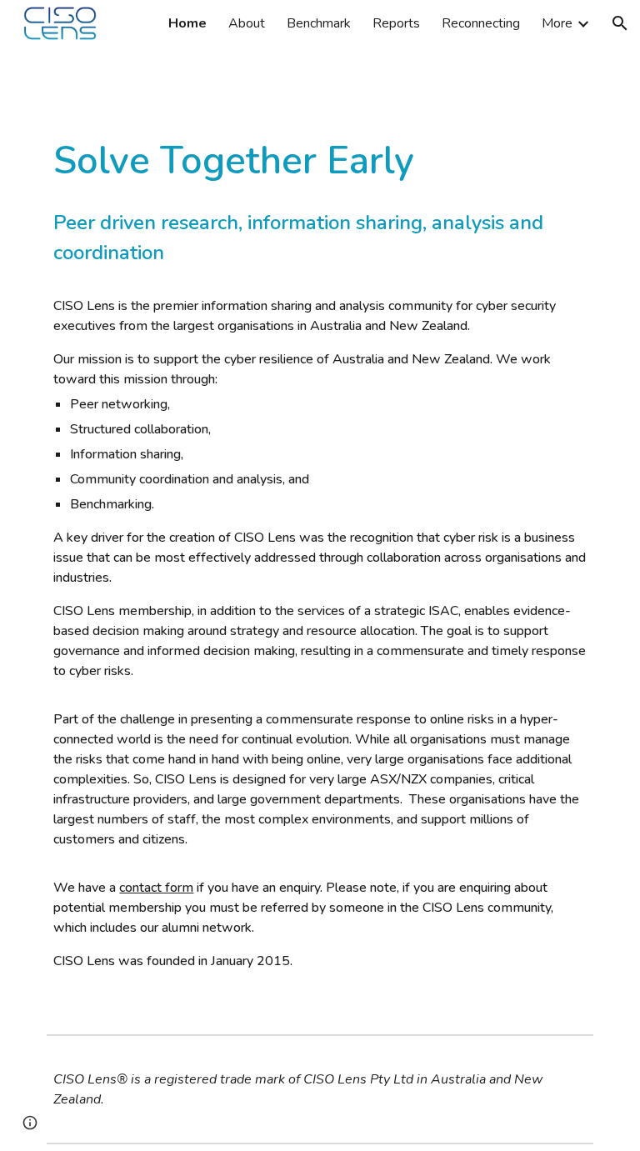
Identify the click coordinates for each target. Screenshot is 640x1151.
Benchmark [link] (319, 23)
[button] (620, 23)
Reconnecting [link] (481, 23)
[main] (319, 568)
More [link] (557, 23)
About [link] (246, 23)
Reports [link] (396, 23)
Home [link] (187, 23)
